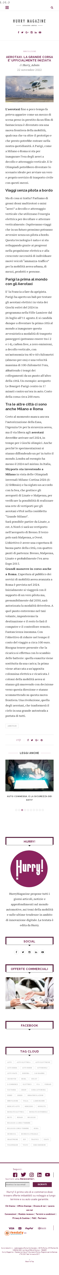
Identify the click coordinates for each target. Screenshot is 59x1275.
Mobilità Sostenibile (38, 1112)
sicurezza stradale (29, 1134)
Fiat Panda (11, 1090)
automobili (42, 1068)
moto (9, 1117)
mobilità (42, 1106)
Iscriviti (42, 1184)
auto (9, 1062)
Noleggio (32, 1117)
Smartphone (12, 1139)
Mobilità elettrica (15, 1112)
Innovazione (29, 51)
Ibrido (20, 1095)
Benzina (25, 1073)
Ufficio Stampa (24, 1206)
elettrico (27, 1084)
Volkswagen (12, 1145)
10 (43, 810)
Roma (36, 1128)
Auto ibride (27, 1068)
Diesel (23, 1079)
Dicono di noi (39, 1206)
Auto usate (12, 1073)
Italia (25, 1101)
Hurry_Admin (31, 65)
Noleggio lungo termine (18, 1128)
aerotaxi (12, 726)
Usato (46, 1139)
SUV (24, 1139)
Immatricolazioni (35, 1095)
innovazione (12, 1101)
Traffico (35, 1139)
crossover (11, 1079)
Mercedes (29, 1106)
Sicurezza (11, 1134)
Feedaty (14, 1233)
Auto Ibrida (12, 1068)
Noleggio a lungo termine (18, 1123)
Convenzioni (10, 1214)
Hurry (9, 1095)
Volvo (25, 1145)
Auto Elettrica (23, 1062)
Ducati (34, 1079)
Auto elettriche (42, 1062)
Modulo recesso (26, 1214)
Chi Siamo (10, 1206)
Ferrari (48, 1084)
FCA (38, 1084)
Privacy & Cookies (21, 1218)
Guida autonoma (38, 1090)
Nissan (20, 1117)
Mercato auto (13, 1106)
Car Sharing (39, 1073)
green (23, 1090)
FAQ (34, 1218)
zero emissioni (39, 1145)
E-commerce (12, 1084)
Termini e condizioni (45, 1214)
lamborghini (39, 1101)
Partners (42, 1218)
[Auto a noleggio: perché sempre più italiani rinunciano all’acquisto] (29, 993)
